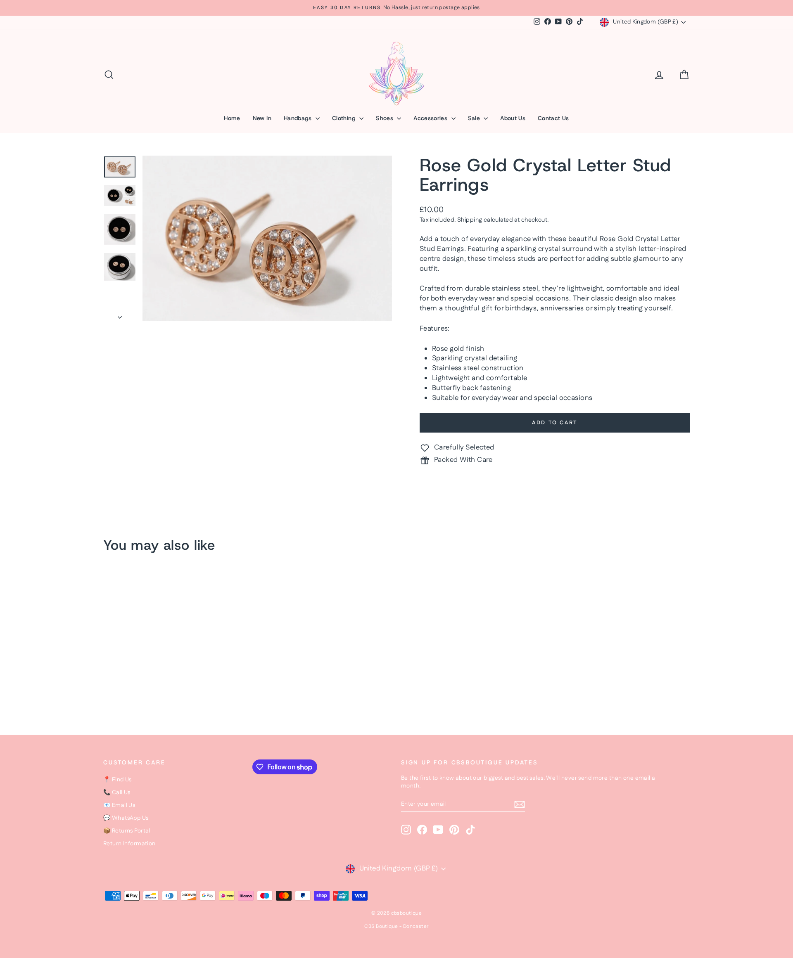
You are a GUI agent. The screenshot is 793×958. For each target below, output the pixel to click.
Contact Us (553, 118)
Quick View (173, 657)
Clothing (344, 118)
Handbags (298, 118)
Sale (475, 118)
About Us (512, 118)
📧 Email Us (119, 805)
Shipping (469, 220)
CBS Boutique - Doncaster (396, 926)
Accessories (431, 118)
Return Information (129, 844)
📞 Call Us (117, 792)
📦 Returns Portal (126, 831)
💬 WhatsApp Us (126, 818)
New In (262, 118)
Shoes (385, 118)
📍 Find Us (117, 780)
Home (232, 118)
